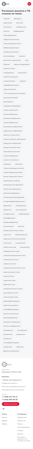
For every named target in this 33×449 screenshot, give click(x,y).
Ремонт (20, 424)
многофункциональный (11, 52)
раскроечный (20, 334)
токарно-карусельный (10, 110)
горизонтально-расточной (11, 147)
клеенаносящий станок (10, 259)
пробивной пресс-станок (11, 251)
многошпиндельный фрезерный (13, 197)
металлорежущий (9, 56)
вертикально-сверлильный (12, 60)
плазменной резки (9, 81)
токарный (6, 19)
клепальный (7, 243)
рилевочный (7, 338)
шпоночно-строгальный (11, 160)
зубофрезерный (18, 31)
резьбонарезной (24, 214)
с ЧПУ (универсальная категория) (14, 93)
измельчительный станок (11, 272)
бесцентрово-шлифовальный (12, 127)
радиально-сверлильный (11, 135)
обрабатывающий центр (11, 48)
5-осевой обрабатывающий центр (14, 201)
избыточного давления (10, 305)
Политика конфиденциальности (13, 387)
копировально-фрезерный (12, 106)
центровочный (8, 330)
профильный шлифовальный (12, 131)
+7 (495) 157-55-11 (10, 397)
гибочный (6, 64)
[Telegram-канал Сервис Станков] (3, 408)
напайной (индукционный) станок (14, 255)
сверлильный (7, 23)
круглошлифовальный (10, 114)
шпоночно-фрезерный (10, 156)
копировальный (8, 73)
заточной (6, 31)
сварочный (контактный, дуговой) (14, 239)
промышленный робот (10, 98)
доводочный (7, 210)
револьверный (8, 102)
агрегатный (7, 235)
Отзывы (20, 431)
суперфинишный (8, 214)
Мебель (4, 424)
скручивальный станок (10, 293)
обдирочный (7, 206)
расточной (19, 23)
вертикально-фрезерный (11, 193)
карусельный (22, 73)
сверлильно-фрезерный (21, 64)
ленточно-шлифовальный (11, 326)
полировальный (21, 206)
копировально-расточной (11, 151)
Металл (4, 417)
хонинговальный (21, 210)
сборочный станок (9, 284)
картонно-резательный (10, 314)
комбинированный (21, 235)
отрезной (22, 56)
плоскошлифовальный (10, 122)
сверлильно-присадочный (11, 322)
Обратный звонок (10, 404)
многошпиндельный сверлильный (14, 139)
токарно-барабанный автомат (13, 172)
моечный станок (8, 276)
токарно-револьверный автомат (13, 168)
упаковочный (7, 347)
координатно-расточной (11, 39)
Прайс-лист (21, 421)
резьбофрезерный (9, 218)
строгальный (7, 27)
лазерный (23, 81)
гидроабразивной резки (11, 85)
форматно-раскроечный (11, 351)
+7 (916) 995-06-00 (10, 400)
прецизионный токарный (11, 181)
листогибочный (22, 330)
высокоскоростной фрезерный (13, 185)
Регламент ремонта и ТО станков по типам (23, 439)
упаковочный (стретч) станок (12, 289)
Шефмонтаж (22, 417)
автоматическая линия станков (13, 230)
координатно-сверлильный (12, 143)
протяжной (18, 164)
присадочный (7, 334)
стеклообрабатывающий (11, 343)
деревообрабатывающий (11, 301)
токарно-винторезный (10, 77)
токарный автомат (9, 68)
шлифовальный (21, 27)
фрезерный (17, 19)
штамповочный (20, 243)
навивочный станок (9, 264)
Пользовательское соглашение (13, 390)
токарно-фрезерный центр (12, 43)
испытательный (8, 226)
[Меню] (29, 4)
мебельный (19, 347)
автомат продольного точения (13, 176)
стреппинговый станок (10, 297)
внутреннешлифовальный (11, 118)
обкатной (21, 226)
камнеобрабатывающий (11, 309)
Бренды (20, 434)
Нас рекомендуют (23, 427)
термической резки (9, 89)
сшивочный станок (9, 280)
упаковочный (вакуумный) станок (14, 268)
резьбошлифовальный (10, 222)
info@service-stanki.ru (9, 383)
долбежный (7, 164)
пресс (27, 60)
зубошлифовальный (9, 35)
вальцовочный (25, 247)
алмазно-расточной (9, 247)
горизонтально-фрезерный (12, 189)
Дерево (4, 421)
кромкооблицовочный (10, 318)
